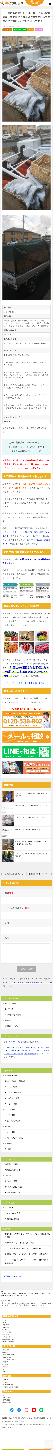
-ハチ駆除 (5, 1364)
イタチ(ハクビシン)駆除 (14, 1138)
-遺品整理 (5, 1352)
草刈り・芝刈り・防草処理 (15, 1081)
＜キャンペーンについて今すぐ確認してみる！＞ (26, 683)
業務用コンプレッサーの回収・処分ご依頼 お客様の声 (26, 1254)
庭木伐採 (8, 1143)
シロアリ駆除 (10, 1109)
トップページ (6, 1320)
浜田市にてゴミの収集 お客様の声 (27, 830)
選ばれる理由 (6, 1325)
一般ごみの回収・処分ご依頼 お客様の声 (29, 818)
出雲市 (30, 29)
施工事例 (39, 29)
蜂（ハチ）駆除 (11, 1087)
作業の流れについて (12, 1170)
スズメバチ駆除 (13, 1098)
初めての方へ (6, 1322)
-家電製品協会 (6, 1400)
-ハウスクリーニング (8, 1359)
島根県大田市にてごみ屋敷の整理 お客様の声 (31, 806)
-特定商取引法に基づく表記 (10, 1387)
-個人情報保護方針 (7, 1384)
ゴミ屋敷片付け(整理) (13, 1015)
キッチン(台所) (30, 1047)
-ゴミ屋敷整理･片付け (8, 1354)
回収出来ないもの (14, 1193)
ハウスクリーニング (15, 1042)
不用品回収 (9, 1009)
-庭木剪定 (5, 1369)
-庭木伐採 (5, 1367)
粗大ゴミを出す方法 (12, 1213)
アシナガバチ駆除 (14, 1092)
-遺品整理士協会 (6, 1402)
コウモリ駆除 (10, 1132)
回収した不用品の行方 (13, 1187)
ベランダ (38, 1051)
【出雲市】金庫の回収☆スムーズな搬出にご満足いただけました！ (15, 874)
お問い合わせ (6, 1337)
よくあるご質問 (11, 1181)
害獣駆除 (8, 1127)
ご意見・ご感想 (6, 1332)
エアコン (19, 1047)
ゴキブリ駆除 (10, 1115)
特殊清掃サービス (11, 1026)
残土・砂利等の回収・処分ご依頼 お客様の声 (23, 1248)
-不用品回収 (5, 1350)
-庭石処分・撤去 (6, 1357)
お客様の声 (7, 29)
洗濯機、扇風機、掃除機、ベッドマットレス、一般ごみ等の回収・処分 (31, 843)
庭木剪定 (8, 1149)
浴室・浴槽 (15, 1051)
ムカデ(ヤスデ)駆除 (12, 1121)
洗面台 (24, 1051)
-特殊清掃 (5, 1362)
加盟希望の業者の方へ (12, 1276)
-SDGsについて (6, 1397)
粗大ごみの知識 (13, 1219)
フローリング (9, 1047)
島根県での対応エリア (13, 1164)
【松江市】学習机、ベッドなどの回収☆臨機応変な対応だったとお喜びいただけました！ (40, 874)
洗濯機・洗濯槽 (30, 1054)
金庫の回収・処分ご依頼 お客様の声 (19, 1243)
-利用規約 (5, 1382)
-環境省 (4, 1395)
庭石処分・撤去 (11, 1075)
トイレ (31, 1051)
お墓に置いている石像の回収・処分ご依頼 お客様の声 (31, 795)
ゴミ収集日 (9, 1208)
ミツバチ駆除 (12, 1104)
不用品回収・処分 (20, 29)
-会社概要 (5, 1379)
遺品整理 (8, 1020)
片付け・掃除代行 (11, 1003)
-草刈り (4, 1371)
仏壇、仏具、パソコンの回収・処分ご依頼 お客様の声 (31, 855)
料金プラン (9, 1175)
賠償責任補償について (8, 1339)
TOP (26, 1295)
